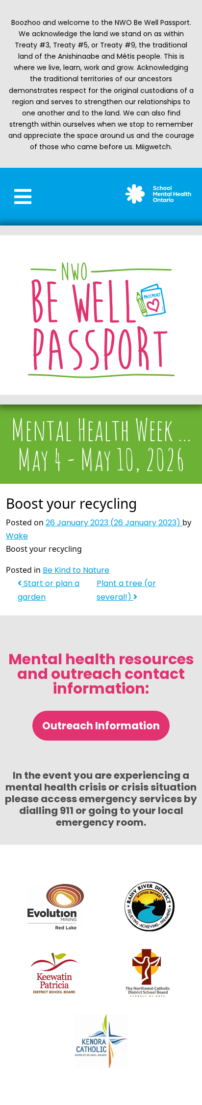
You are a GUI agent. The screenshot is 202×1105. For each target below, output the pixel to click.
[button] (22, 196)
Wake (17, 535)
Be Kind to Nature (76, 570)
